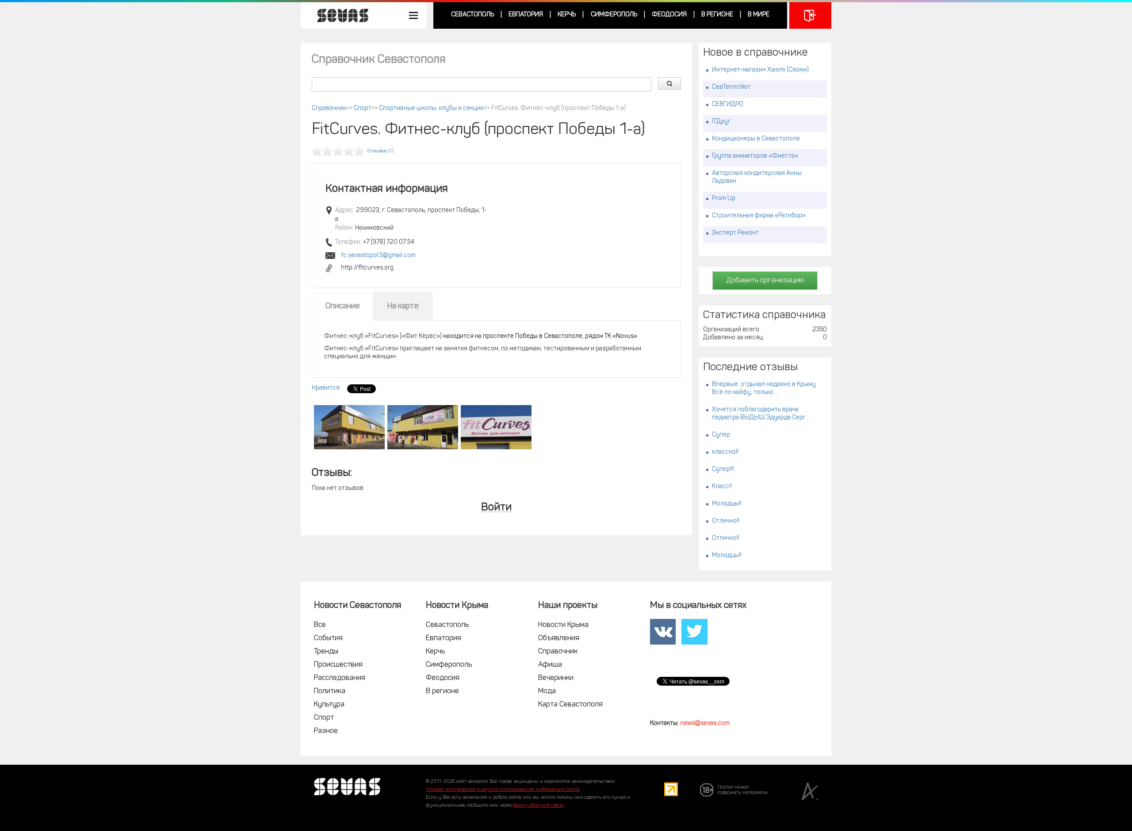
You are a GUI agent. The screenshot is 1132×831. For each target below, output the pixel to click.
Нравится (326, 388)
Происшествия (338, 664)
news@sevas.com (705, 723)
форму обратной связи (538, 805)
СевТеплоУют (731, 87)
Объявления (558, 638)
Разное (326, 731)
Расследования (339, 678)
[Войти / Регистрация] (810, 15)
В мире (758, 14)
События (328, 638)
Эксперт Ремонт (735, 233)
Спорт (362, 108)
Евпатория (526, 14)
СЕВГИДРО (727, 104)
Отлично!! (725, 521)
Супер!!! (723, 469)
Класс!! (722, 486)
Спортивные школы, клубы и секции (431, 108)
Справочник (329, 108)
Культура (329, 704)
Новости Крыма (563, 625)
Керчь (567, 14)
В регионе (717, 14)
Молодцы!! (727, 504)
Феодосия (669, 14)
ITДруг (721, 121)
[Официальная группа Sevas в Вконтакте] (663, 632)
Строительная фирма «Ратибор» (759, 215)
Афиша (550, 664)
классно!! (725, 452)
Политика (329, 691)
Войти (496, 508)
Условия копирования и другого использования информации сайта (502, 789)
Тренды (326, 651)
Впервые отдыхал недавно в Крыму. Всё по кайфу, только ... (764, 388)
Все (320, 625)
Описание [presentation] (342, 307)
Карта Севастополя (570, 704)
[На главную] (338, 15)
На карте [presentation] (403, 307)
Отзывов (376, 151)
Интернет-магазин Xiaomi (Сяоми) (760, 70)
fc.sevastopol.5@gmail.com (378, 255)
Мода (547, 691)
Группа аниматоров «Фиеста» (755, 156)
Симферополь (614, 14)
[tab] (343, 306)
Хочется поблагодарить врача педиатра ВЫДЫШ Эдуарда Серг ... (761, 413)
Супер (721, 435)
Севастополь (472, 14)
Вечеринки (556, 678)
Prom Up (723, 198)
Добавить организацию (765, 280)
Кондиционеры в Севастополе (756, 139)
